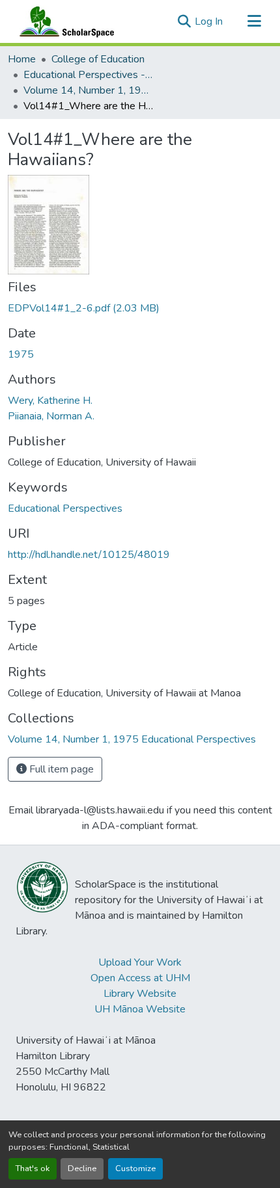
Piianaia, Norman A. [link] (51, 416)
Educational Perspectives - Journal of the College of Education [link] (88, 75)
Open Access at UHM (140, 978)
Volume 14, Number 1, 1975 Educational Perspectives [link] (88, 90)
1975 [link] (21, 354)
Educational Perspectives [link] (65, 508)
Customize (135, 1168)
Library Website (140, 993)
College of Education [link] (98, 59)
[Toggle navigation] (254, 21)
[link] (140, 308)
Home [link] (22, 59)
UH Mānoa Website (140, 1009)
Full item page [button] (60, 769)
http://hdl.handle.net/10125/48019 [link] (89, 555)
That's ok (32, 1168)
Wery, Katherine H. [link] (50, 400)
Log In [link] (209, 21)
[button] (64, 21)
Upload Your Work (140, 962)
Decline (82, 1168)
